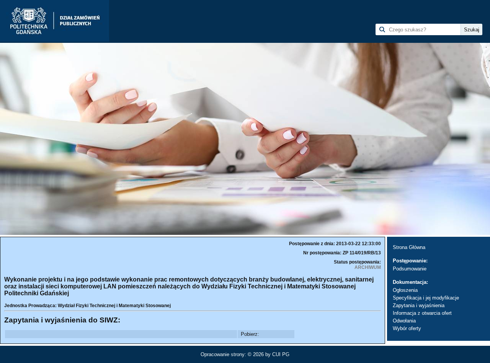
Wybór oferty (407, 328)
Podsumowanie (409, 269)
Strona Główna (409, 247)
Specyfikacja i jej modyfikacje (426, 298)
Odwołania (404, 321)
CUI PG (280, 354)
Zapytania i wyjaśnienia (418, 305)
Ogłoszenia (405, 290)
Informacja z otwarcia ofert (422, 313)
